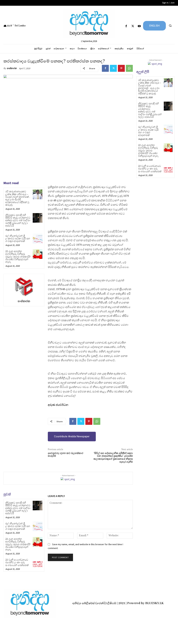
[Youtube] (139, 26)
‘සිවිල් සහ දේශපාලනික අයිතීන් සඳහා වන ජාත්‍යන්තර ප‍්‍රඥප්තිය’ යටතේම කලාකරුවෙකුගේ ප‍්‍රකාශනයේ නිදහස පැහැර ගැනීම (113, 457)
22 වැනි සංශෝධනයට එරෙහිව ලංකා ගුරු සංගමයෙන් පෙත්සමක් (17, 562)
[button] (170, 25)
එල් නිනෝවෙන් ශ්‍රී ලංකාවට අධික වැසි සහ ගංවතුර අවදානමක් (17, 239)
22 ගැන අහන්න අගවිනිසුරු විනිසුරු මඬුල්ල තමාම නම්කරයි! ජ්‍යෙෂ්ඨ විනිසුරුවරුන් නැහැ (18, 256)
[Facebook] (126, 26)
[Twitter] (132, 26)
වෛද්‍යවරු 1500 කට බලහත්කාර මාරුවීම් (65, 455)
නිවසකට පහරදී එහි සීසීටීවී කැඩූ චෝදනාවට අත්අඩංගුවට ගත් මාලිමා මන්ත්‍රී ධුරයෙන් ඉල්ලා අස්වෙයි (17, 220)
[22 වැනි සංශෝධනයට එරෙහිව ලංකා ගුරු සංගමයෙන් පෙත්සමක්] (37, 562)
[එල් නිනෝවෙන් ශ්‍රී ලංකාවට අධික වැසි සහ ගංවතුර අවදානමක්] (37, 238)
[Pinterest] (121, 68)
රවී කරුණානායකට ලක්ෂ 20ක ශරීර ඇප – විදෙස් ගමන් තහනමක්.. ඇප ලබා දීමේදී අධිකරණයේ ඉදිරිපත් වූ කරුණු (17, 198)
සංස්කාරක (12, 68)
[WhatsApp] (129, 68)
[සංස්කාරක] (23, 286)
